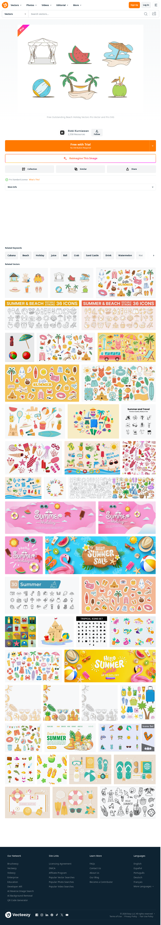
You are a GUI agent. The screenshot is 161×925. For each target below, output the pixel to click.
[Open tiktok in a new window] (57, 915)
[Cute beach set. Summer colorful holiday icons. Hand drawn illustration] (33, 666)
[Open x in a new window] (62, 915)
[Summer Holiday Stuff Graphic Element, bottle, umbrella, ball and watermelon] (19, 347)
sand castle (92, 255)
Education (12, 881)
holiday (40, 255)
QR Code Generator (17, 900)
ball (65, 255)
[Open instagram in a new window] (42, 915)
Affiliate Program (57, 872)
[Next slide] (149, 255)
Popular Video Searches (61, 886)
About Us (94, 872)
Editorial (61, 5)
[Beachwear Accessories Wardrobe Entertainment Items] (93, 421)
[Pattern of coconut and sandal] (52, 769)
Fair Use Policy (144, 916)
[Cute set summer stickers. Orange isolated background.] (42, 383)
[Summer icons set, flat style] (20, 631)
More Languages (140, 886)
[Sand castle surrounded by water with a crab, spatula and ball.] (56, 631)
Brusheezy (12, 863)
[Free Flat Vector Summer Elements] (27, 802)
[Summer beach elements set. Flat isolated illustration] (35, 421)
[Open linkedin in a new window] (47, 915)
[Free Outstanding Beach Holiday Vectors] (26, 283)
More (76, 5)
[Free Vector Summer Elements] (90, 769)
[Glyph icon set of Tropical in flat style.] (91, 631)
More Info (12, 187)
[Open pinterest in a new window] (52, 915)
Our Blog (94, 877)
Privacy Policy (128, 916)
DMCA (52, 868)
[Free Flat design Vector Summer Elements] (135, 769)
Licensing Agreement (60, 863)
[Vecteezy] (5, 5)
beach (25, 255)
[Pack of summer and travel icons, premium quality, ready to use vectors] (139, 421)
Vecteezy (11, 868)
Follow (96, 134)
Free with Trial (79, 146)
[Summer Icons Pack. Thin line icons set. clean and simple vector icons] (42, 595)
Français (136, 881)
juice (53, 255)
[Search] (143, 14)
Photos (30, 5)
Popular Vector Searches (61, 877)
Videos (45, 5)
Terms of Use (113, 916)
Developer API (14, 886)
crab (76, 255)
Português (137, 872)
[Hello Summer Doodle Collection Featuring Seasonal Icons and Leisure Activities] (128, 802)
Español (136, 868)
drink (108, 255)
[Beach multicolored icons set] (20, 769)
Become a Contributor (100, 881)
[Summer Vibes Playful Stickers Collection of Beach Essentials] (127, 347)
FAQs (92, 863)
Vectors (15, 5)
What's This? (34, 179)
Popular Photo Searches (61, 881)
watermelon (125, 255)
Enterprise (12, 877)
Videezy (11, 872)
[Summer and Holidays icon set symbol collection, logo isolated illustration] (127, 737)
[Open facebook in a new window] (37, 915)
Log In (144, 5)
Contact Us (95, 868)
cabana (12, 255)
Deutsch (136, 877)
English (135, 863)
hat (141, 255)
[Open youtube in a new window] (67, 915)
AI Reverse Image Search (20, 891)
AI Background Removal (19, 895)
